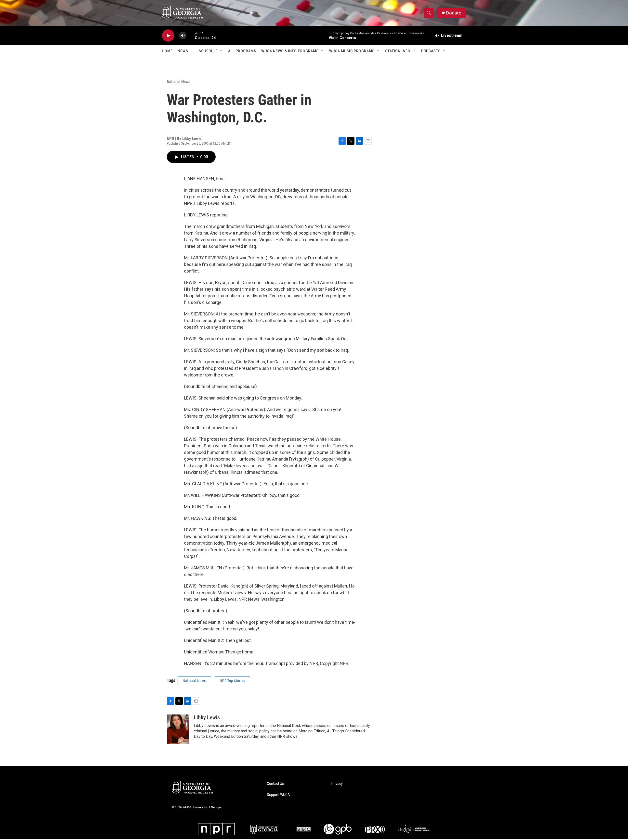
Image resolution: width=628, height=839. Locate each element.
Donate (453, 12)
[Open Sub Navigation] (192, 51)
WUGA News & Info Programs (290, 51)
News (183, 51)
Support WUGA (278, 795)
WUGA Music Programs (352, 51)
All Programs (242, 51)
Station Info (397, 51)
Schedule (208, 51)
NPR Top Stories (232, 681)
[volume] (183, 35)
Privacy (337, 784)
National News (178, 81)
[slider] (190, 35)
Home (167, 51)
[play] (168, 35)
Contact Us (275, 784)
